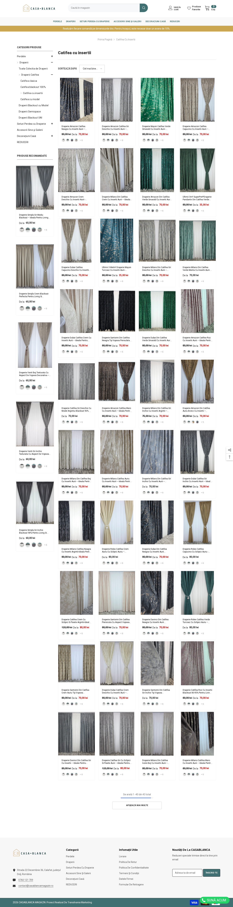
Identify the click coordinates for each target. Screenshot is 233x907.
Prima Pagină (105, 39)
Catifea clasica (28, 81)
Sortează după (67, 68)
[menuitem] (35, 56)
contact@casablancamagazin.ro (35, 885)
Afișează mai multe (137, 805)
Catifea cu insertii (125, 39)
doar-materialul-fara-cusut (21, 229)
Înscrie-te (211, 873)
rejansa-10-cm (39, 229)
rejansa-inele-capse (33, 229)
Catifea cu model (30, 99)
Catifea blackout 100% (33, 87)
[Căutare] (108, 8)
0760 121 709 (25, 880)
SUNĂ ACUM (216, 900)
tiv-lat (193, 422)
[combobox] (104, 8)
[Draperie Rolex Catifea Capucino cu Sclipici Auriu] (197, 522)
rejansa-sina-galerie (27, 229)
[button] (35, 56)
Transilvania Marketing (80, 902)
